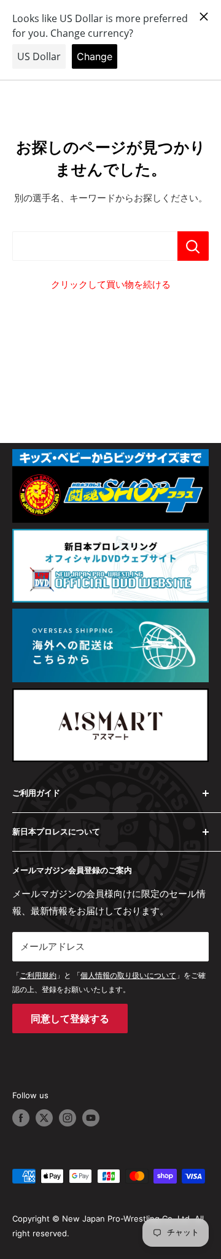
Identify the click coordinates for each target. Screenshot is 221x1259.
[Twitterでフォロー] (44, 1117)
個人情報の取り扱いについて (128, 975)
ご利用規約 (38, 975)
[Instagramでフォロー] (67, 1117)
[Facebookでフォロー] (20, 1117)
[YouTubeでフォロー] (90, 1117)
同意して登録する (70, 1018)
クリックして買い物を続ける (111, 284)
